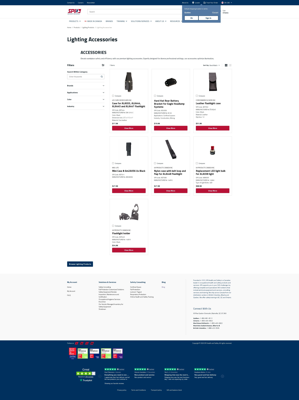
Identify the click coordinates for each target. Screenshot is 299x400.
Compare (118, 96)
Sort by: (206, 65)
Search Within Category (77, 72)
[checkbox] (113, 96)
